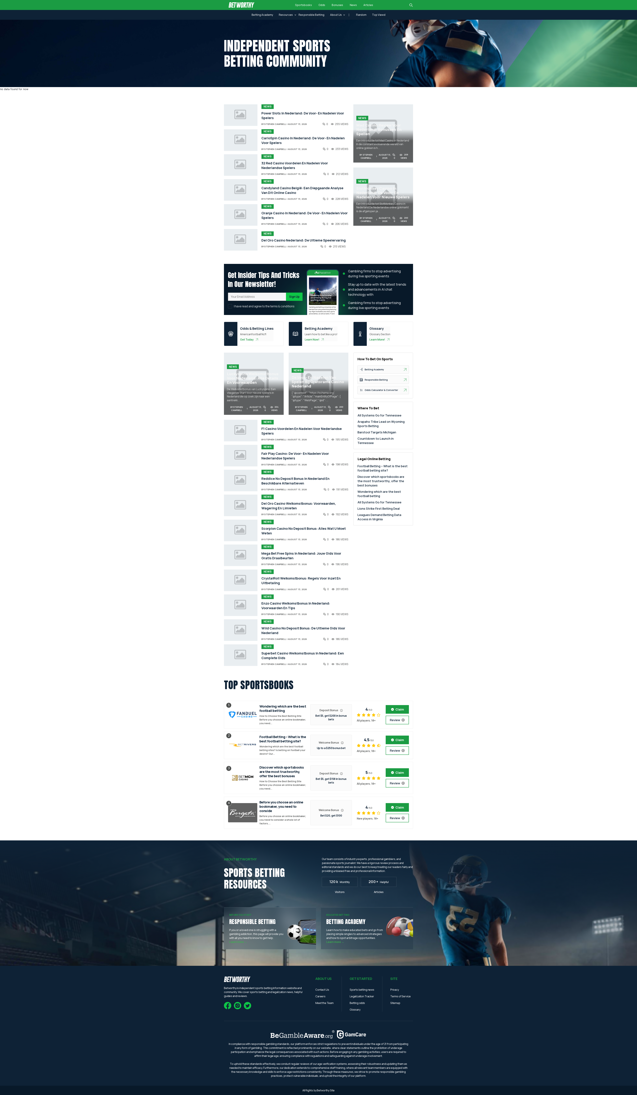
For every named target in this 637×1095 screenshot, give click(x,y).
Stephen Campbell (275, 124)
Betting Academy (262, 15)
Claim (399, 709)
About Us (336, 15)
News (353, 5)
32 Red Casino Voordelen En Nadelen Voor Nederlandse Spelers (294, 165)
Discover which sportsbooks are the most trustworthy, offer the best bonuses (380, 481)
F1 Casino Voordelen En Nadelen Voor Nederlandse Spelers (301, 431)
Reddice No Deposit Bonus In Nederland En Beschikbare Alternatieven (295, 480)
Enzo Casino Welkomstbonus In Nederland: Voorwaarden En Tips (295, 605)
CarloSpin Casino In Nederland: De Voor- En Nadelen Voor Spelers (303, 140)
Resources (286, 15)
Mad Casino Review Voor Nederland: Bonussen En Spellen (379, 129)
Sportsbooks (303, 5)
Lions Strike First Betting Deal (378, 509)
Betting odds (357, 1003)
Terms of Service (400, 996)
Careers (320, 996)
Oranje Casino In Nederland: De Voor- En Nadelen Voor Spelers (304, 215)
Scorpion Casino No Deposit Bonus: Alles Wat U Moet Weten (303, 530)
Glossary (355, 1009)
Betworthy (323, 1090)
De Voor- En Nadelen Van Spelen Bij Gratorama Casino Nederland (318, 381)
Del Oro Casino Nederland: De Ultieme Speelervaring (303, 240)
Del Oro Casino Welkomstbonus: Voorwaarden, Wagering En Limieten (298, 505)
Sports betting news (362, 990)
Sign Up (294, 297)
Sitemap (395, 1003)
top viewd (378, 15)
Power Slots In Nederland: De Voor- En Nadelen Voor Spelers (302, 115)
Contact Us (322, 990)
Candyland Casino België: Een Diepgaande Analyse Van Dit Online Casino (302, 190)
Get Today (247, 339)
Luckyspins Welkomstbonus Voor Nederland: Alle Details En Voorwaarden (253, 378)
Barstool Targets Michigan (376, 432)
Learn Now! (312, 339)
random (361, 15)
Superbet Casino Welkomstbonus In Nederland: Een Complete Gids (302, 655)
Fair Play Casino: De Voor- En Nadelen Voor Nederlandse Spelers (295, 455)
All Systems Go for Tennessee (379, 415)
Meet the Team (324, 1003)
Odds (321, 5)
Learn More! (377, 339)
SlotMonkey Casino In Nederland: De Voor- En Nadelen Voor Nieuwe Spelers (383, 192)
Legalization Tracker (362, 996)
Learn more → (238, 942)
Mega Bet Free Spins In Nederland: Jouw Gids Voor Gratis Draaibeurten (301, 555)
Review (395, 720)
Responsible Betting (311, 15)
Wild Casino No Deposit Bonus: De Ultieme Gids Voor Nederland (303, 630)
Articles (368, 5)
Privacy (394, 990)
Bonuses (337, 5)
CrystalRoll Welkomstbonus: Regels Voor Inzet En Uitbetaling (301, 580)
